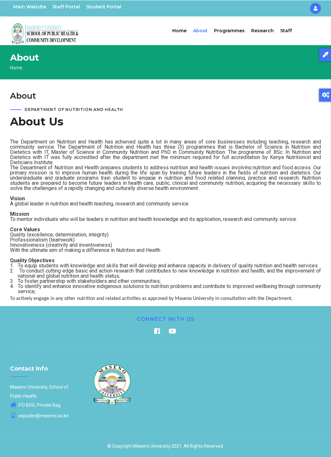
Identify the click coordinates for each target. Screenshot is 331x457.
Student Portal (103, 7)
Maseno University (151, 446)
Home (179, 31)
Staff (286, 31)
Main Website (29, 7)
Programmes (229, 31)
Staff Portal (66, 7)
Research (262, 31)
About (200, 31)
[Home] (45, 29)
